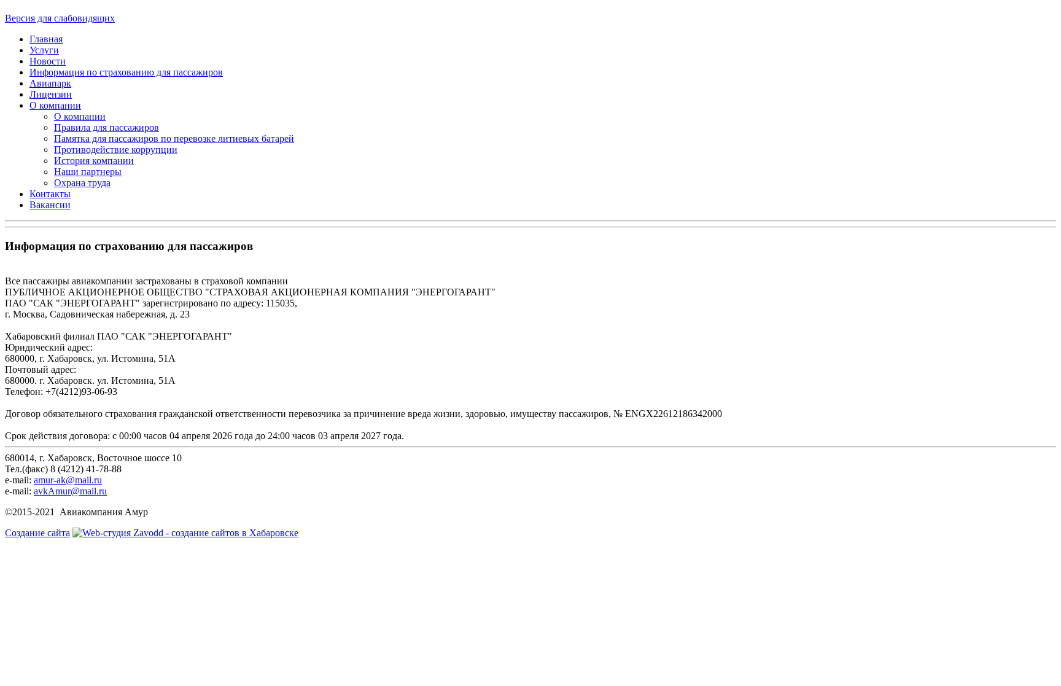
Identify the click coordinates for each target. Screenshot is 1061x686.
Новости (47, 61)
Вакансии (50, 205)
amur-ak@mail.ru (68, 480)
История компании (94, 160)
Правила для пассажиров (106, 127)
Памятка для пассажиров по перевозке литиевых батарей (174, 138)
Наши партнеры (88, 171)
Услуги (44, 50)
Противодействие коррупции (115, 149)
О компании (55, 105)
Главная (46, 39)
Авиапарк (50, 83)
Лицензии (50, 94)
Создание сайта (37, 533)
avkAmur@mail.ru (70, 491)
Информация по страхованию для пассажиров (126, 72)
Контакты (50, 194)
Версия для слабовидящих (60, 18)
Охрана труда (82, 182)
